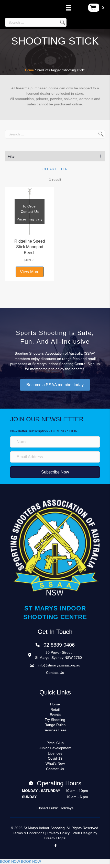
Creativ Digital (55, 838)
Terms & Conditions (28, 833)
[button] (55, 156)
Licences (55, 753)
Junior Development (55, 748)
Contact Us (55, 673)
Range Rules (55, 725)
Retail (55, 709)
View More (29, 272)
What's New (55, 763)
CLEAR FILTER (55, 169)
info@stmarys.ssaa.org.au (59, 665)
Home (29, 70)
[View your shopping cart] (93, 8)
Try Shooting (55, 720)
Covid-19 (55, 758)
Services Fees (55, 730)
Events (55, 715)
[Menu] (68, 7)
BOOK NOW (10, 861)
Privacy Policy (58, 833)
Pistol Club (55, 743)
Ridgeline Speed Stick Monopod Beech (29, 247)
